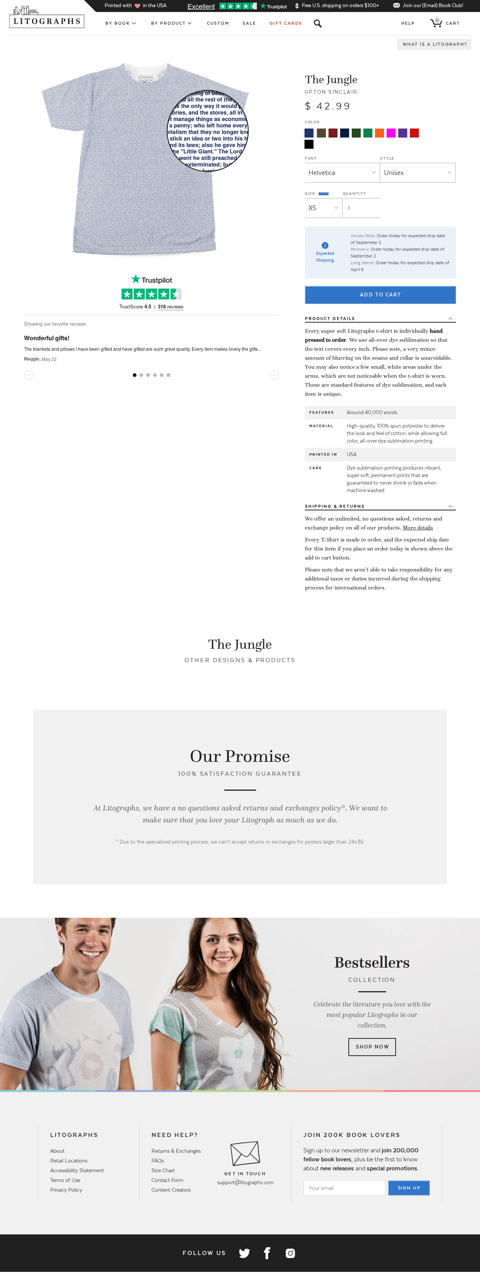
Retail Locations (68, 1161)
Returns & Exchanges (176, 1151)
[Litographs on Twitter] (244, 1253)
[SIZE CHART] (324, 193)
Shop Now (372, 1047)
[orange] (379, 133)
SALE (249, 23)
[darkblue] (344, 133)
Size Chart (163, 1170)
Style (387, 158)
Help (408, 23)
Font (311, 158)
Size (311, 193)
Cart (447, 22)
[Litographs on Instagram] (289, 1253)
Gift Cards (286, 23)
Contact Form (167, 1180)
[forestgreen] (356, 133)
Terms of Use (65, 1180)
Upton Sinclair (331, 92)
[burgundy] (333, 133)
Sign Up (409, 1188)
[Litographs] (47, 17)
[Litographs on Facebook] (267, 1253)
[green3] (368, 133)
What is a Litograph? (435, 44)
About (57, 1151)
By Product (168, 23)
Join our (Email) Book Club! (433, 5)
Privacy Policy (66, 1190)
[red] (414, 133)
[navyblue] (309, 133)
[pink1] (391, 133)
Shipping (335, 506)
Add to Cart (380, 295)
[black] (309, 144)
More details (418, 527)
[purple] (402, 133)
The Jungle (331, 79)
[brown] (321, 133)
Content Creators (171, 1190)
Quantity (354, 193)
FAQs (158, 1161)
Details (330, 318)
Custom (218, 23)
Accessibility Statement (77, 1170)
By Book (117, 23)
